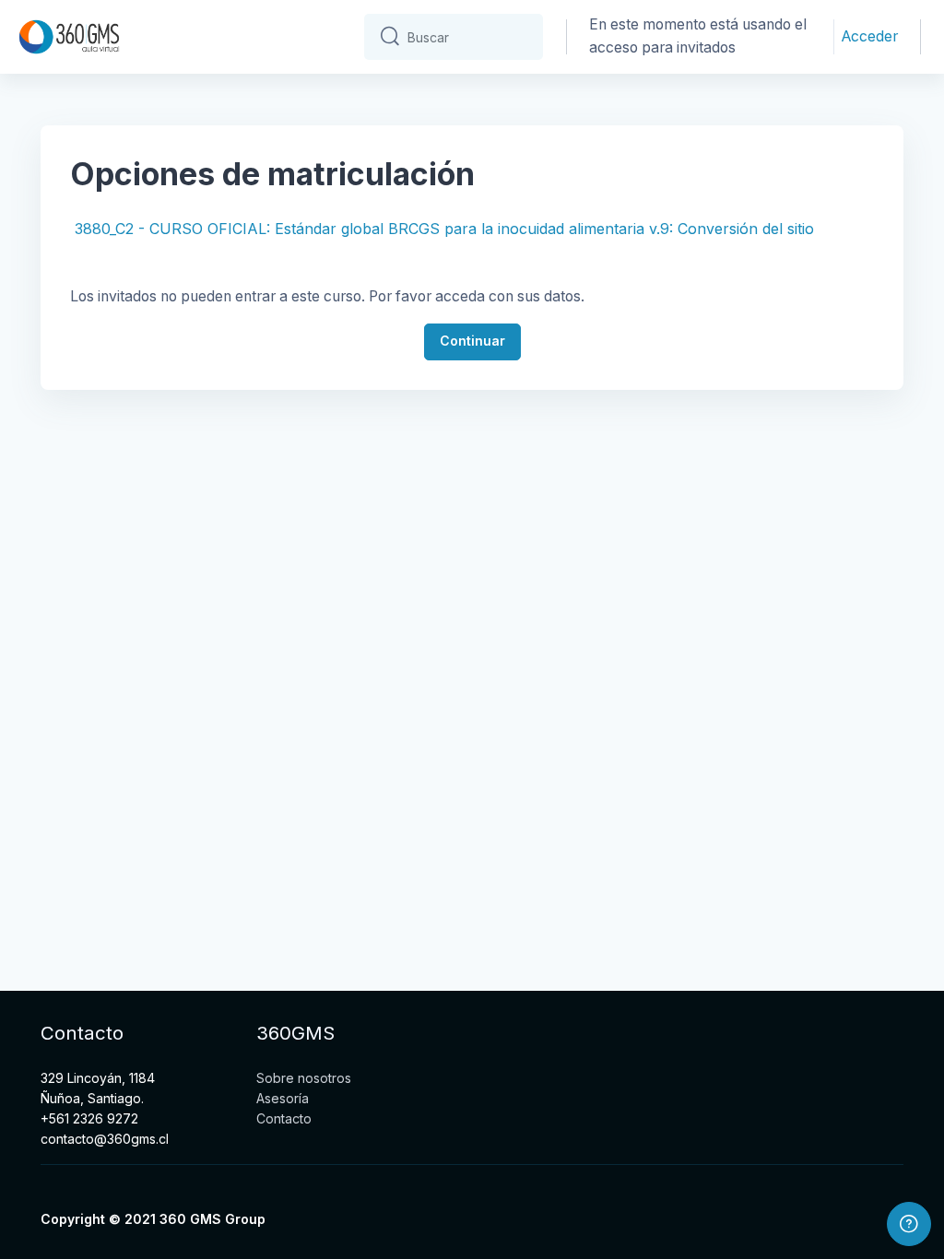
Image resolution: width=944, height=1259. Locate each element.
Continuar (472, 340)
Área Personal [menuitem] (292, 37)
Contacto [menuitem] (188, 104)
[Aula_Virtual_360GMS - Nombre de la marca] (69, 37)
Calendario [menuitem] (193, 37)
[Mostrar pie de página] (909, 1224)
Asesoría (282, 1098)
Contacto (284, 1118)
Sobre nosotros (303, 1078)
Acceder (870, 36)
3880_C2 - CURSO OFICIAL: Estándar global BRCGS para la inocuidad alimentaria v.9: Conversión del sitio (444, 228)
